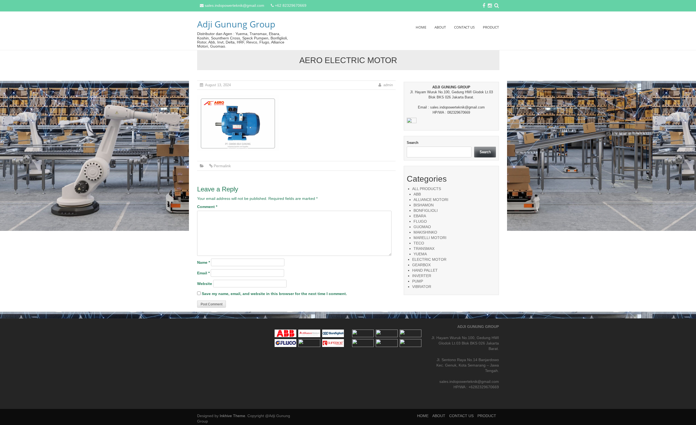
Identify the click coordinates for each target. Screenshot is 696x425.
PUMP (417, 281)
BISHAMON (424, 205)
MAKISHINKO (425, 232)
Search (412, 143)
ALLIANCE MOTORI (431, 199)
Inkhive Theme (232, 416)
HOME (421, 27)
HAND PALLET (425, 270)
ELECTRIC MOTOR (429, 259)
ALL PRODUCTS (426, 189)
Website (204, 283)
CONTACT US (464, 27)
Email (203, 273)
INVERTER (421, 276)
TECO (419, 243)
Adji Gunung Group (236, 24)
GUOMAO (422, 227)
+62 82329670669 (290, 5)
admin (388, 85)
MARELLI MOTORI (430, 237)
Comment (207, 206)
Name (203, 262)
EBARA (420, 216)
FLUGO (420, 221)
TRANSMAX (424, 248)
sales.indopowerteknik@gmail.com (234, 5)
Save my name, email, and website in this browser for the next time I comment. (274, 293)
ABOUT (440, 27)
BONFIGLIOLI (426, 210)
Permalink (222, 166)
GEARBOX (421, 265)
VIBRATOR (421, 286)
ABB (417, 194)
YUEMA (420, 254)
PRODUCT (491, 27)
